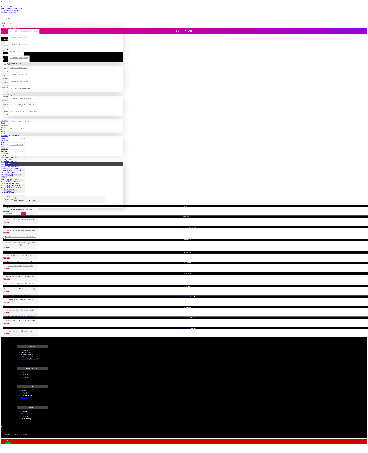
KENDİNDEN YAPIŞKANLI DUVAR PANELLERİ (9, 163)
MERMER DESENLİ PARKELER (11, 168)
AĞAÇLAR (9, 180)
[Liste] (16, 198)
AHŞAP (8, 186)
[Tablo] (14, 198)
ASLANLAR (9, 196)
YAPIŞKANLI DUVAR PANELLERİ (11, 183)
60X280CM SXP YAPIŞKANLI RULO (10, 133)
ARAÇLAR (9, 191)
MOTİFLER (9, 170)
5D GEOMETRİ (10, 175)
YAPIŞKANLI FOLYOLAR (9, 190)
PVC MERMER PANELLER (9, 173)
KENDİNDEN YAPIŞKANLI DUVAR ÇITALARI (9, 158)
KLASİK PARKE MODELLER (10, 166)
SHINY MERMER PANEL (9, 179)
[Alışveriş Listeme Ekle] (3, 210)
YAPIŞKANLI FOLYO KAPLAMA (11, 188)
